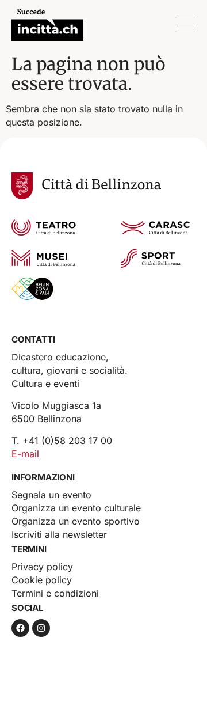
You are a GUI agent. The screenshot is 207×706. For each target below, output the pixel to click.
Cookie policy (42, 580)
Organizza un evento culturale (76, 508)
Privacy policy (42, 566)
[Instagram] (41, 628)
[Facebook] (20, 628)
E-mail (25, 454)
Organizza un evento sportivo (76, 521)
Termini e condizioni (55, 593)
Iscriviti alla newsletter (59, 534)
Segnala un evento (51, 494)
